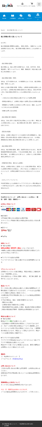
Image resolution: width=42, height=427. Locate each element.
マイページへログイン (22, 6)
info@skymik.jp (18, 359)
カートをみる (31, 6)
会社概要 (6, 425)
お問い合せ (21, 18)
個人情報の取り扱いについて (9, 424)
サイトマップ (38, 18)
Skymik (4, 18)
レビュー (29, 18)
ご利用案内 (13, 18)
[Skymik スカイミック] (7, 8)
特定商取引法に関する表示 (26, 424)
